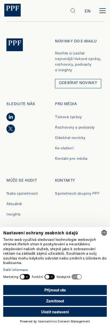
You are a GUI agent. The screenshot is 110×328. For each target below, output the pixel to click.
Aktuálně (14, 203)
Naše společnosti (22, 193)
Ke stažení (64, 148)
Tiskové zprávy (68, 116)
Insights (13, 214)
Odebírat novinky (70, 137)
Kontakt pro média (71, 158)
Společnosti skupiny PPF (77, 193)
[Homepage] (12, 11)
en (88, 10)
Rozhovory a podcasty (75, 127)
